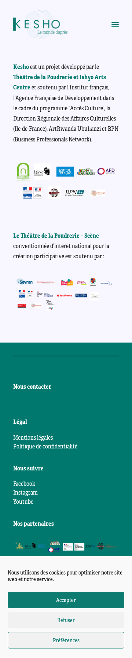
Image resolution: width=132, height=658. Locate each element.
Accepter (66, 600)
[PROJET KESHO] (40, 24)
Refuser (66, 620)
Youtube (23, 502)
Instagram (25, 492)
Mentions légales (33, 437)
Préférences (66, 640)
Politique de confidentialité (45, 446)
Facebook (24, 484)
